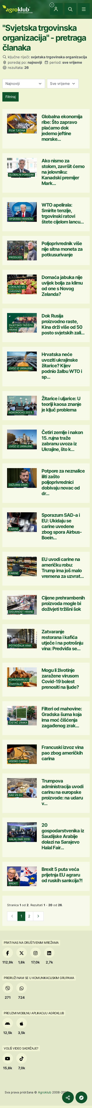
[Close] (70, 9)
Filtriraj (10, 97)
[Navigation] (84, 9)
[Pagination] (38, 916)
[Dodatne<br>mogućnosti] (81, 1097)
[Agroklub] (17, 9)
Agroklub (44, 1092)
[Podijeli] (68, 1097)
